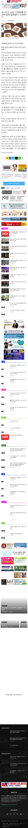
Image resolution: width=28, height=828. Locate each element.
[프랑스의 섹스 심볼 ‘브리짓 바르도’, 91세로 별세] (5, 507)
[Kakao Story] (7, 158)
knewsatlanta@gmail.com (12, 804)
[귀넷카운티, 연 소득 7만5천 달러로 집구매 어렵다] (5, 409)
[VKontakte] (20, 814)
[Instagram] (17, 814)
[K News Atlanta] (6, 20)
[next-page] (4, 317)
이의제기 (11, 187)
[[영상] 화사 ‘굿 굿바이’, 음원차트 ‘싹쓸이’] (14, 600)
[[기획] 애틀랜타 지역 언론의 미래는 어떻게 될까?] (5, 381)
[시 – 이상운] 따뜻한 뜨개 (15, 428)
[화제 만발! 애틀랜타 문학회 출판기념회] (5, 248)
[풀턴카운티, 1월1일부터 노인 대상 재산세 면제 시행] (5, 402)
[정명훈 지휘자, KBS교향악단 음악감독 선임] (5, 514)
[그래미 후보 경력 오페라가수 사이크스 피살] (10, 621)
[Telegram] (13, 158)
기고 (2, 425)
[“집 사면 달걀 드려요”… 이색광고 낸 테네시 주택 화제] (5, 458)
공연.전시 (3, 278)
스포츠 (3, 300)
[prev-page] (2, 317)
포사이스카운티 (17, 187)
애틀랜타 (3, 236)
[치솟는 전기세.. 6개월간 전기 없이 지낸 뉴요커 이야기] (5, 367)
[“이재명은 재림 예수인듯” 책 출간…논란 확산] (5, 528)
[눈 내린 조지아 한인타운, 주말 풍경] (5, 312)
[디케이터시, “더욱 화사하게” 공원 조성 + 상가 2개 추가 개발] (5, 395)
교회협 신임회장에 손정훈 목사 (16, 533)
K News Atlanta (11, 20)
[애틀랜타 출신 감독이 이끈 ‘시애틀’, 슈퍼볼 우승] (5, 298)
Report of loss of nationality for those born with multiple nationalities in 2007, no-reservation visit (18, 464)
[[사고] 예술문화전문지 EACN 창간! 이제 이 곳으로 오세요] (5, 234)
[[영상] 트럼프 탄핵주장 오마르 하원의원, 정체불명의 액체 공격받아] (5, 740)
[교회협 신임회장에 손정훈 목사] (5, 535)
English (3, 452)
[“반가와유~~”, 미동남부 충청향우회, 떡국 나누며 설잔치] (5, 305)
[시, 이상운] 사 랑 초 (14, 421)
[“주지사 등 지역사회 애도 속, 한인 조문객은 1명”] (5, 283)
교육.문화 (3, 243)
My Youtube (5, 605)
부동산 (3, 397)
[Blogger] (7, 814)
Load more (13, 519)
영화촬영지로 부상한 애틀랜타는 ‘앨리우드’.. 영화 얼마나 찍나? (21, 176)
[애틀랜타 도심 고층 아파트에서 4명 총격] (5, 255)
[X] (16, 158)
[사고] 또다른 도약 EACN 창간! (16, 435)
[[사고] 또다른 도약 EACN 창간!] (5, 437)
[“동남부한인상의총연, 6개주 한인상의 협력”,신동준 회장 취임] (5, 291)
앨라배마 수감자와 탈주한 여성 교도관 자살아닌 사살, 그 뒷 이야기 (7, 176)
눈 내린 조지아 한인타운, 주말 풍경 (17, 310)
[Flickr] (14, 814)
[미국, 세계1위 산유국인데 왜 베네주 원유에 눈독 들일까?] (5, 374)
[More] (22, 158)
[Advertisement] (14, 650)
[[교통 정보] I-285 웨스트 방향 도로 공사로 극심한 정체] (5, 262)
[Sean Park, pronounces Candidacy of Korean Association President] (5, 451)
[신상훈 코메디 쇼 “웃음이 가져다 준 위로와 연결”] (5, 276)
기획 (2, 369)
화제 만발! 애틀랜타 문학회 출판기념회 (18, 246)
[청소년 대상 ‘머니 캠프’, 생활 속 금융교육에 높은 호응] (5, 241)
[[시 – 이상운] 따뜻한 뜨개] (5, 430)
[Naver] (19, 158)
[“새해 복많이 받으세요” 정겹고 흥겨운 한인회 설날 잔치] (5, 269)
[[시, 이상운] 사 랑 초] (5, 423)
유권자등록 (7, 187)
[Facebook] (10, 158)
